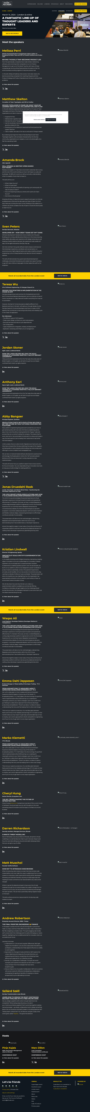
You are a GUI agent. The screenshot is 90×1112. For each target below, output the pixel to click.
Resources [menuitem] (69, 4)
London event (35, 1089)
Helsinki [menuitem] (40, 4)
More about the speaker (11, 84)
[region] (45, 117)
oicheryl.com (13, 803)
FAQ (32, 1101)
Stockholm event (36, 1087)
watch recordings (12, 33)
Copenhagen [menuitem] (31, 4)
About (33, 1094)
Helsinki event (35, 1091)
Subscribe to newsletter (60, 1088)
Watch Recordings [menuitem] (80, 4)
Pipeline (16, 1013)
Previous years (35, 1106)
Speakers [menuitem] (61, 11)
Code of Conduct (36, 1103)
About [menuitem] (62, 4)
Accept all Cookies (50, 119)
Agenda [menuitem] (54, 11)
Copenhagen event (36, 1084)
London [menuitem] (47, 4)
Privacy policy (6, 1089)
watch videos (62, 1072)
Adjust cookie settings (8, 1092)
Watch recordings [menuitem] (80, 11)
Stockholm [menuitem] (55, 4)
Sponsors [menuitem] (69, 11)
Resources (34, 1096)
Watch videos (62, 275)
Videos (33, 1099)
